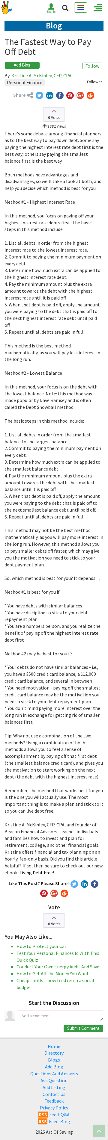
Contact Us (54, 1094)
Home (54, 1046)
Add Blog (22, 65)
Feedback (54, 1101)
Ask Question (54, 1080)
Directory (54, 1053)
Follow (92, 66)
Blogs (54, 1060)
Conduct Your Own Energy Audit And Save (57, 967)
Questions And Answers (54, 1074)
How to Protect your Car (41, 946)
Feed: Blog (54, 1121)
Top (99, 1131)
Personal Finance (24, 82)
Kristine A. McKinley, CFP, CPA (41, 75)
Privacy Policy (54, 1108)
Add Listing (54, 1087)
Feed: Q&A (54, 1115)
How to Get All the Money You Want (52, 973)
